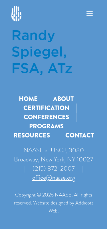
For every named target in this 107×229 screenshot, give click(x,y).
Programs (46, 126)
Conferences (46, 117)
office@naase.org (53, 177)
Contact (79, 135)
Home (28, 99)
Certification (46, 108)
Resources (31, 135)
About (63, 99)
